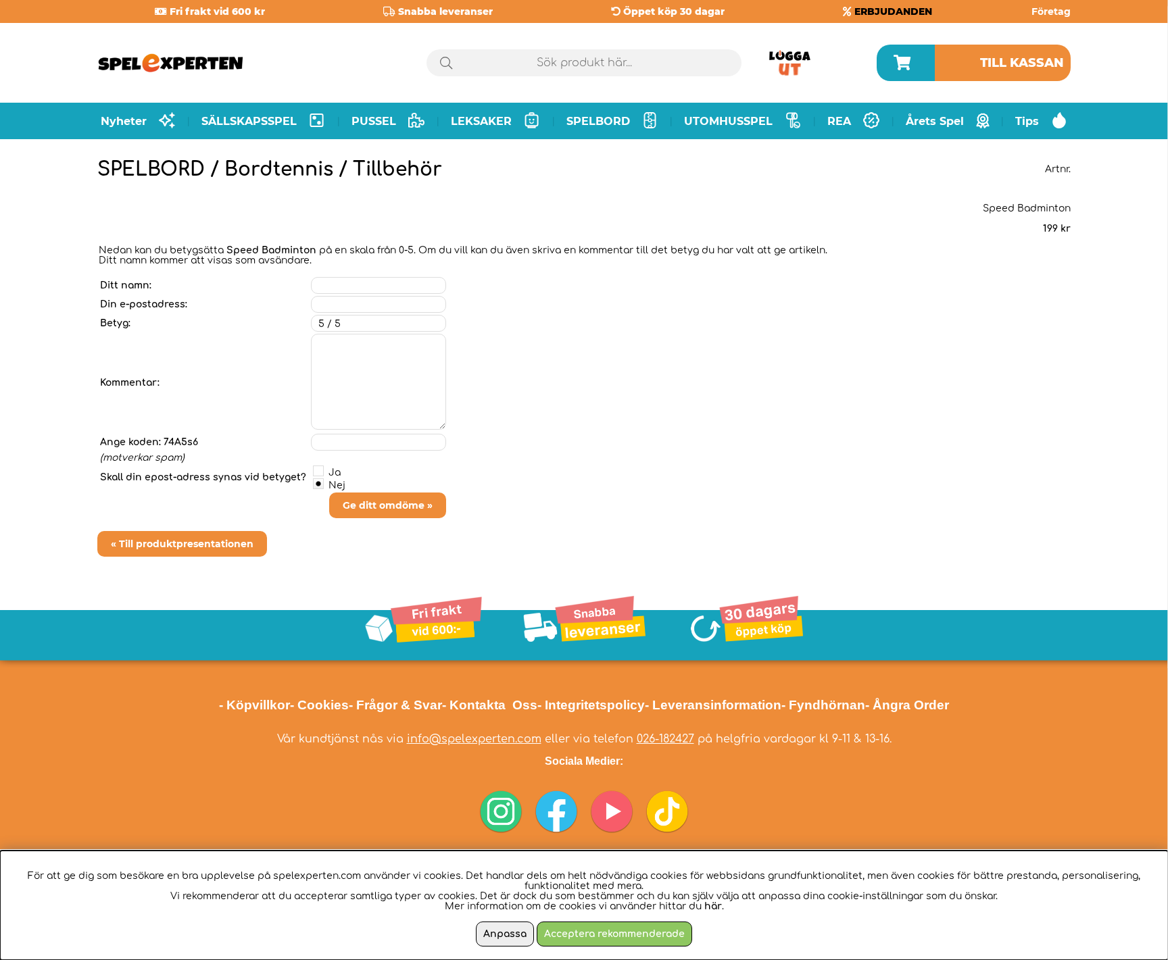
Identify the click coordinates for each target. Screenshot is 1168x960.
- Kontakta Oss (489, 705)
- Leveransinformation (713, 705)
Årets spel (935, 121)
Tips (1027, 121)
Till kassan (1022, 62)
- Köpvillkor (254, 705)
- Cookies (319, 705)
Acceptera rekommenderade (614, 934)
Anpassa (505, 934)
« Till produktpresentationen (182, 544)
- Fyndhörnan (823, 705)
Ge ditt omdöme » (388, 505)
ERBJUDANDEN (893, 11)
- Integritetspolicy (591, 705)
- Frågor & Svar (395, 705)
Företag (1051, 11)
